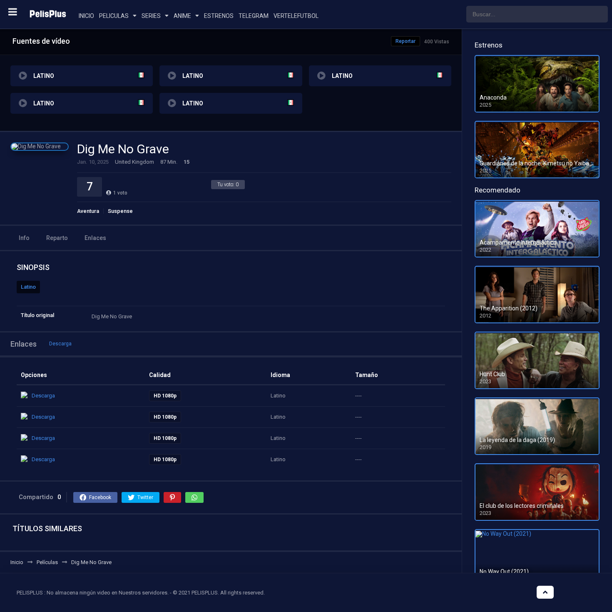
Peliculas (114, 15)
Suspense (120, 211)
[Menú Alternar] (12, 11)
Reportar (405, 41)
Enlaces (95, 238)
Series (151, 15)
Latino (28, 287)
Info (24, 238)
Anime (182, 15)
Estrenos (219, 15)
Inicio (86, 15)
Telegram (254, 15)
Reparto (57, 238)
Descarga (60, 344)
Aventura (88, 211)
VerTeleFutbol (296, 15)
